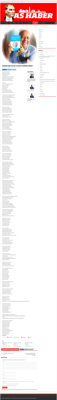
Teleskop (41, 91)
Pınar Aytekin (42, 82)
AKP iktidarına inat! (30, 90)
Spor (25, 22)
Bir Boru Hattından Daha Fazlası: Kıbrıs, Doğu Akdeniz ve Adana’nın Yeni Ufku (31, 80)
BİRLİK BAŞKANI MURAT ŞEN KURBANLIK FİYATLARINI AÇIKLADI (30, 354)
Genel (41, 69)
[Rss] (56, 2)
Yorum (3, 361)
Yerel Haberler (29, 22)
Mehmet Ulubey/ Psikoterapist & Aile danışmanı (47, 81)
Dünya (41, 62)
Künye (40, 22)
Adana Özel (6, 22)
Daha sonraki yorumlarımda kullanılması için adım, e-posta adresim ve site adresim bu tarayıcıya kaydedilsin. (18, 382)
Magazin (18, 22)
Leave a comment (17, 67)
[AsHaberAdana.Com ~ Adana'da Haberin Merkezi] (28, 12)
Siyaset (22, 22)
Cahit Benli (41, 58)
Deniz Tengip (42, 60)
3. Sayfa (41, 52)
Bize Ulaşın (43, 22)
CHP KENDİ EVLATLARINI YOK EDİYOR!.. (31, 99)
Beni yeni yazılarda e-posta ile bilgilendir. (9, 385)
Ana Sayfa (2, 23)
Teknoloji (41, 89)
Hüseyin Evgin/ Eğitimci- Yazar (44, 72)
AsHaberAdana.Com (8, 398)
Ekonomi (14, 22)
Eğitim (41, 65)
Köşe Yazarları (35, 22)
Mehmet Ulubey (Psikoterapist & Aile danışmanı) (47, 79)
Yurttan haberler (42, 94)
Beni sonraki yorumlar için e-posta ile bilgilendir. (11, 383)
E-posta (3, 374)
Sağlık (41, 84)
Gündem (10, 22)
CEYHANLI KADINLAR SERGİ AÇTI (8, 353)
